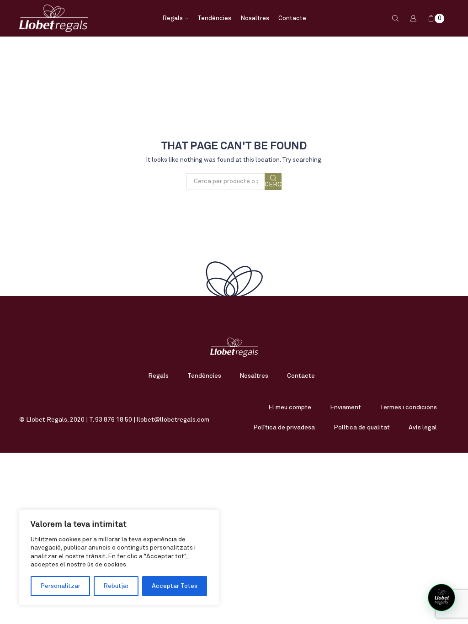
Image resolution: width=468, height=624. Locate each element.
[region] (118, 557)
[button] (441, 597)
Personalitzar (60, 586)
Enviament (345, 407)
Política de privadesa (284, 427)
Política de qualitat (362, 427)
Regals (172, 18)
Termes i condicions (408, 407)
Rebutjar (116, 586)
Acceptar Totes (174, 586)
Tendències (214, 18)
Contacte (292, 18)
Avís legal (423, 427)
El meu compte (289, 407)
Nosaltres (254, 18)
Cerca (273, 184)
